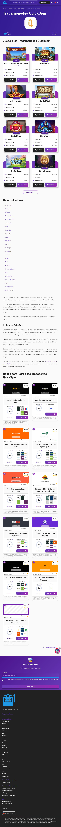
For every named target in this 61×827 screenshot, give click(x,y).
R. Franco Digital (10, 269)
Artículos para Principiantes (8, 792)
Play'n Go (8, 230)
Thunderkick (8, 255)
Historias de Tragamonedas (8, 795)
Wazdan (7, 212)
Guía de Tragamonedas (7, 790)
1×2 (6, 283)
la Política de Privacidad (37, 679)
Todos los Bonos (6, 782)
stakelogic (8, 223)
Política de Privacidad (7, 803)
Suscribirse (29, 686)
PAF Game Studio (10, 279)
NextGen (7, 233)
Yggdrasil (8, 240)
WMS (6, 258)
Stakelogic (4, 730)
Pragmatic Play (9, 205)
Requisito (9, 406)
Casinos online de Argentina (8, 788)
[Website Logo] (29, 699)
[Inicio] (3, 8)
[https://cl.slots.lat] (5, 2)
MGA (6, 272)
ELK (6, 262)
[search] (23, 2)
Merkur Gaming (9, 216)
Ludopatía (4, 808)
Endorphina (8, 276)
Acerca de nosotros (6, 801)
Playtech (7, 209)
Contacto (4, 806)
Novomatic (8, 251)
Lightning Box (9, 290)
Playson (7, 237)
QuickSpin (8, 248)
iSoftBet (7, 244)
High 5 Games (9, 287)
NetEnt (7, 226)
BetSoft (7, 265)
